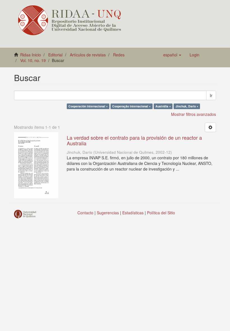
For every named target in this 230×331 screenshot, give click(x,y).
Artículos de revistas (88, 55)
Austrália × (163, 106)
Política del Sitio (161, 212)
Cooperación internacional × (88, 106)
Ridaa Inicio (30, 55)
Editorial (55, 55)
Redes (119, 55)
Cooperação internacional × (131, 106)
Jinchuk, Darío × (187, 106)
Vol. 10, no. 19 (33, 60)
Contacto (85, 212)
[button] (172, 55)
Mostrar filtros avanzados (193, 114)
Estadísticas (133, 212)
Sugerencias (108, 212)
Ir (211, 95)
